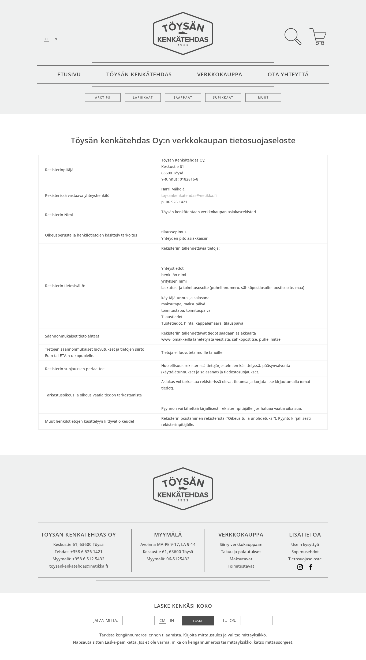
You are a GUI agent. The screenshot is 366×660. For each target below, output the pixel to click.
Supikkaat (223, 97)
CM (162, 620)
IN (172, 620)
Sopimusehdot (305, 551)
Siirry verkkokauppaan (241, 544)
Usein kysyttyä (305, 544)
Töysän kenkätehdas (139, 75)
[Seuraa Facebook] (310, 567)
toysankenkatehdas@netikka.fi (189, 195)
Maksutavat (241, 558)
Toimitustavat (241, 566)
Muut (263, 97)
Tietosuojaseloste (305, 558)
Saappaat (183, 97)
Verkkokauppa (219, 75)
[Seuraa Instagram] (300, 567)
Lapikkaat (143, 97)
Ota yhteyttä (288, 75)
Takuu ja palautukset (241, 551)
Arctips (102, 97)
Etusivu (69, 75)
